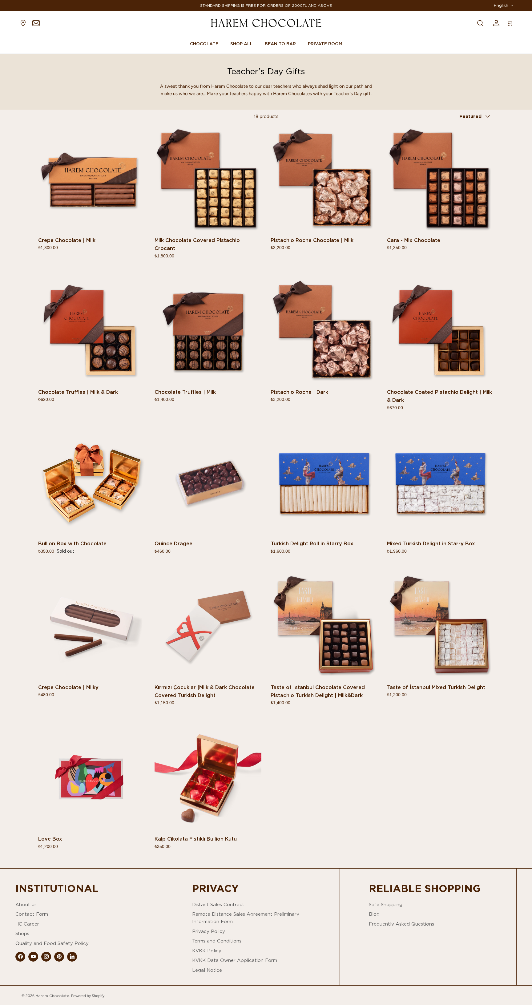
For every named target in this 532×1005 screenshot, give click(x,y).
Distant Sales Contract (218, 904)
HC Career (27, 924)
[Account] (495, 22)
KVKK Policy (206, 951)
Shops (22, 933)
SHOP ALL (241, 43)
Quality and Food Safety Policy (52, 943)
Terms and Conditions (216, 941)
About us (26, 904)
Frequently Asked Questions (401, 924)
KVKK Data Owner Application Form (234, 960)
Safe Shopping (385, 904)
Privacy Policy (208, 931)
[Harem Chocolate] (266, 23)
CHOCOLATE (204, 43)
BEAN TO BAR (280, 43)
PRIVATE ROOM (325, 43)
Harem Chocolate (52, 995)
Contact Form (31, 914)
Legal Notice (207, 970)
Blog (374, 914)
